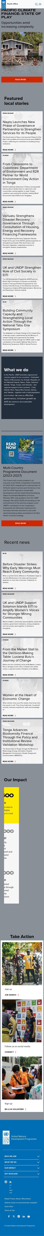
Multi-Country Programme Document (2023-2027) (20, 471)
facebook (9, 1216)
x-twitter (14, 1216)
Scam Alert (9, 1206)
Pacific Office (12, 4)
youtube (29, 1216)
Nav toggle (40, 4)
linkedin (24, 1216)
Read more (20, 79)
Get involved (11, 1173)
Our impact (10, 1168)
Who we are (10, 1156)
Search (36, 4)
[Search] (10, 1187)
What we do (10, 1162)
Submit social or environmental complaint (21, 1202)
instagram (19, 1216)
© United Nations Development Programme (20, 1226)
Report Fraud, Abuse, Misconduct (18, 1198)
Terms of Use (10, 1210)
